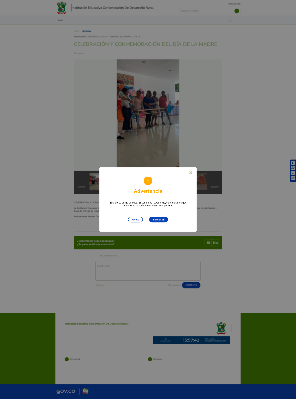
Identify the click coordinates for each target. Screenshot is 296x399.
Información (158, 219)
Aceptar (135, 219)
